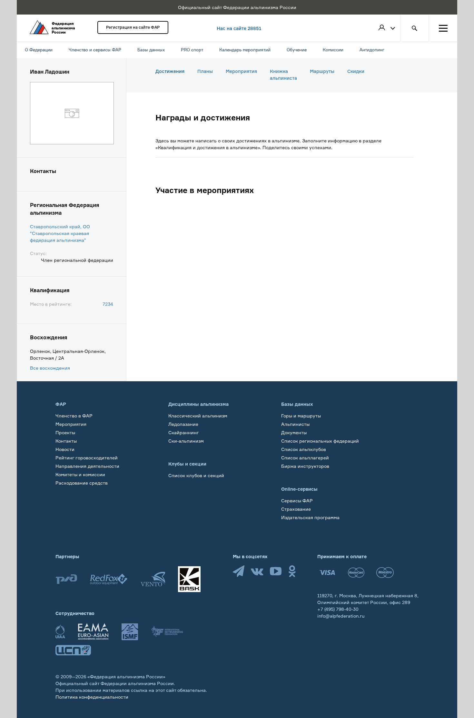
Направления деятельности (87, 466)
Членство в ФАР (74, 415)
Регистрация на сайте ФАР (133, 27)
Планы (205, 71)
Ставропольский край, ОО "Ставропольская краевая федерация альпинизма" (60, 233)
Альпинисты (295, 424)
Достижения (169, 71)
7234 (108, 304)
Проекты (65, 432)
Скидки (355, 71)
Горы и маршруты (301, 415)
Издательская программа (310, 517)
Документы (294, 432)
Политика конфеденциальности (91, 697)
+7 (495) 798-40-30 (338, 609)
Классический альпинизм (197, 415)
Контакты (66, 441)
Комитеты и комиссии (80, 474)
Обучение (66, 491)
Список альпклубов (303, 449)
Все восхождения (50, 368)
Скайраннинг (183, 432)
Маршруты (322, 71)
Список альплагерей (305, 457)
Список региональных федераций (320, 441)
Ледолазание (183, 424)
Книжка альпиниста (283, 74)
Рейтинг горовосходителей (86, 457)
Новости (64, 449)
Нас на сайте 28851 (239, 28)
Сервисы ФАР (297, 500)
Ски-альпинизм (186, 441)
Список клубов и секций (196, 475)
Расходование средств (81, 483)
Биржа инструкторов (305, 466)
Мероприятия (241, 71)
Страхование (296, 509)
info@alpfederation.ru (340, 616)
